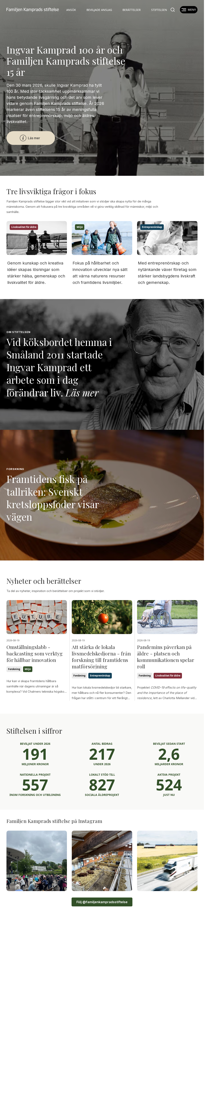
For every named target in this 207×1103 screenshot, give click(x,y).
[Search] (173, 10)
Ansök (71, 10)
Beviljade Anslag (99, 10)
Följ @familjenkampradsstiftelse (102, 902)
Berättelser (132, 10)
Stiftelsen (159, 10)
